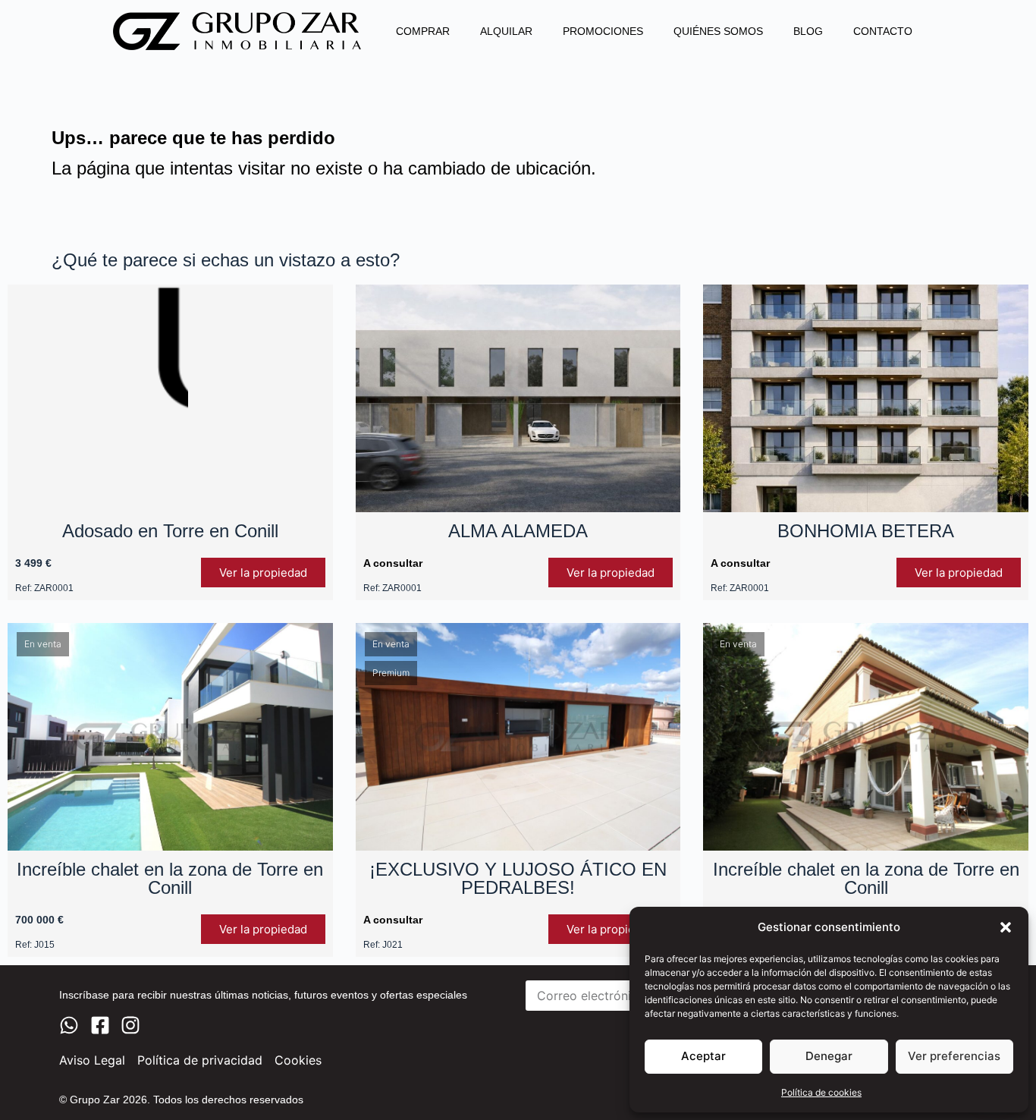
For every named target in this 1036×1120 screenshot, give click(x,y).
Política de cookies (821, 1092)
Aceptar (703, 1056)
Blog (808, 31)
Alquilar (506, 31)
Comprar (423, 31)
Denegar (828, 1056)
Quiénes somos (718, 31)
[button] (1005, 927)
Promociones (603, 31)
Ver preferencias (954, 1056)
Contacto (882, 31)
